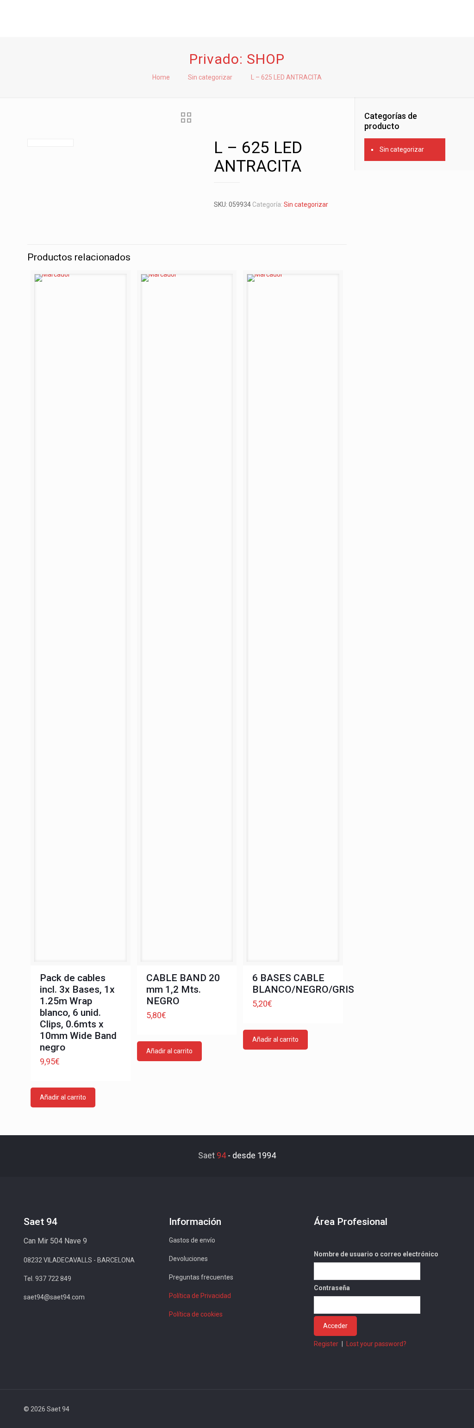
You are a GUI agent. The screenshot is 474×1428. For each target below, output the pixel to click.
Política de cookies (196, 1314)
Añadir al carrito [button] (63, 1097)
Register (326, 1344)
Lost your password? (376, 1344)
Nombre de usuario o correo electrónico (376, 1254)
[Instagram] (417, 1409)
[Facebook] (367, 1409)
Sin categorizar (210, 77)
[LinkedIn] (404, 1409)
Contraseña (332, 1288)
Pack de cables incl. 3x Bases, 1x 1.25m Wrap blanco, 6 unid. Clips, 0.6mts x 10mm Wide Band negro (78, 1012)
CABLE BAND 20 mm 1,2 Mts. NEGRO (183, 989)
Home (161, 77)
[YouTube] (392, 1409)
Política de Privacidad (200, 1295)
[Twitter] (379, 1409)
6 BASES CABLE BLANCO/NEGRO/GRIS (303, 983)
